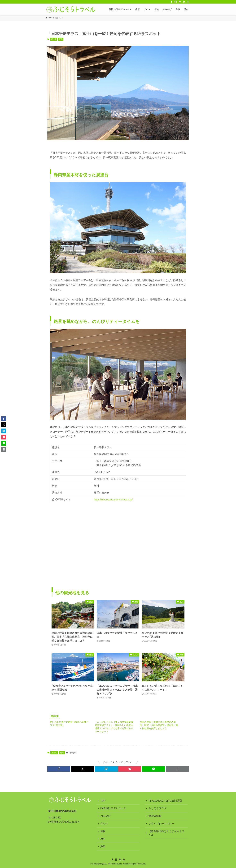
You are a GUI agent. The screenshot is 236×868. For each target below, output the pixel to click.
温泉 (102, 846)
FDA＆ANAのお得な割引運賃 (165, 800)
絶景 (61, 39)
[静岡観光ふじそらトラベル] (71, 9)
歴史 (102, 838)
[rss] (184, 2)
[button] (58, 769)
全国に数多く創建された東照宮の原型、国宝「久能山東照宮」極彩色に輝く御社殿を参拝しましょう (159, 725)
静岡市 (73, 753)
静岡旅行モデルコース (113, 808)
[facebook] (171, 2)
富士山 (53, 39)
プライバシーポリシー (161, 823)
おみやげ (105, 816)
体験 (102, 831)
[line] (180, 2)
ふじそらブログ (157, 808)
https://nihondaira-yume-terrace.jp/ (113, 499)
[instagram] (176, 2)
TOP (103, 800)
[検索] (188, 2)
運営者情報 (155, 816)
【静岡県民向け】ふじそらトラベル (166, 833)
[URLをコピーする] (177, 769)
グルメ (104, 823)
